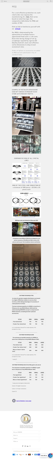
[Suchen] (47, 1)
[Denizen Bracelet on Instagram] (25, 446)
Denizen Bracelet (21, 451)
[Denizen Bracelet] (26, 1)
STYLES (17, 29)
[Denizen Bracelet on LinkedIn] (28, 446)
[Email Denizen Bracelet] (30, 446)
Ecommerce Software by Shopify (32, 451)
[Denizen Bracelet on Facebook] (23, 446)
